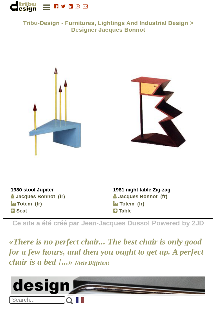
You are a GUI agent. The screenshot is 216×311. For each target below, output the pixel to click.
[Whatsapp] (78, 6)
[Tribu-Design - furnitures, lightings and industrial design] (24, 6)
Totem (24, 204)
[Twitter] (63, 6)
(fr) (61, 196)
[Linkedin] (71, 6)
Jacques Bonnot (35, 196)
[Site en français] (80, 300)
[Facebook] (56, 6)
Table (124, 211)
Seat (21, 211)
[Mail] (85, 6)
